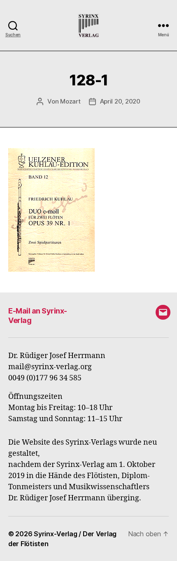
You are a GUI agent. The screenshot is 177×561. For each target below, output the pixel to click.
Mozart (70, 101)
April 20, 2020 (120, 101)
